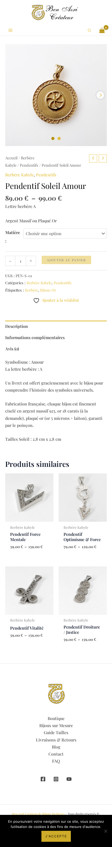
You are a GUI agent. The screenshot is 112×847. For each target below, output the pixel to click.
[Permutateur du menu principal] (10, 30)
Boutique (56, 718)
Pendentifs (29, 165)
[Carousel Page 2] (59, 138)
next (100, 95)
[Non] (105, 831)
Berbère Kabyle (19, 174)
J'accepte (56, 836)
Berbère (31, 290)
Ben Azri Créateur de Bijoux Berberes (38, 814)
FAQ (56, 761)
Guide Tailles (56, 732)
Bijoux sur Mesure (56, 725)
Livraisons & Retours (56, 739)
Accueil (11, 157)
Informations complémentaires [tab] (35, 337)
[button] (90, 30)
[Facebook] (43, 779)
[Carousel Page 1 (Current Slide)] (52, 138)
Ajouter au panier (66, 260)
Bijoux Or (48, 290)
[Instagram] (56, 779)
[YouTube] (69, 779)
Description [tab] (16, 326)
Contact (56, 754)
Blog (56, 747)
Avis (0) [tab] (12, 348)
